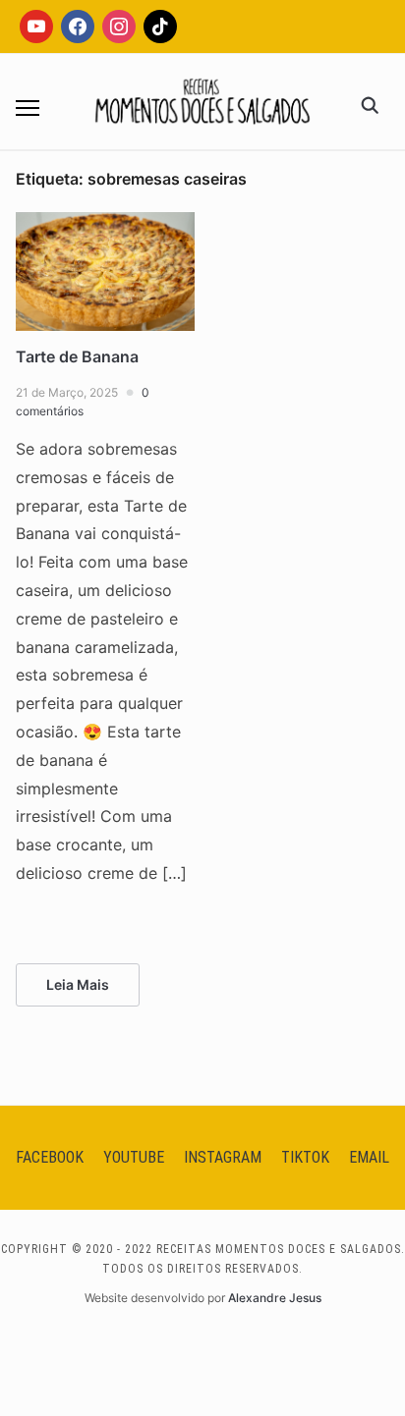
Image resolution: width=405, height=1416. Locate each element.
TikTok (305, 1157)
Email (369, 1157)
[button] (27, 108)
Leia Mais (77, 984)
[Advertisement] (202, 373)
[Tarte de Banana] (105, 224)
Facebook (50, 1157)
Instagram (222, 1157)
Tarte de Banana (77, 356)
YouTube (133, 1157)
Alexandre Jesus (274, 1297)
